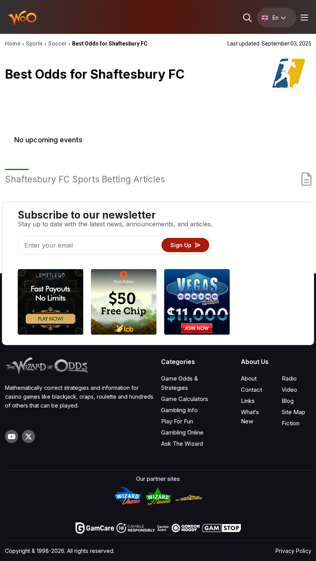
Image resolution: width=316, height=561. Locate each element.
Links (248, 400)
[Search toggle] (246, 17)
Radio (289, 378)
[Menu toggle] (303, 17)
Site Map (293, 412)
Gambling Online (182, 432)
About (249, 378)
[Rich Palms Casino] (123, 303)
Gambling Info (179, 410)
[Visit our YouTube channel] (11, 436)
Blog (288, 400)
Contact (251, 389)
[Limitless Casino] (50, 303)
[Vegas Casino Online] (197, 303)
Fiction (290, 423)
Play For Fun (177, 421)
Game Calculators (184, 399)
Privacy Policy (293, 551)
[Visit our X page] (28, 436)
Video (289, 389)
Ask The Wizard (182, 443)
